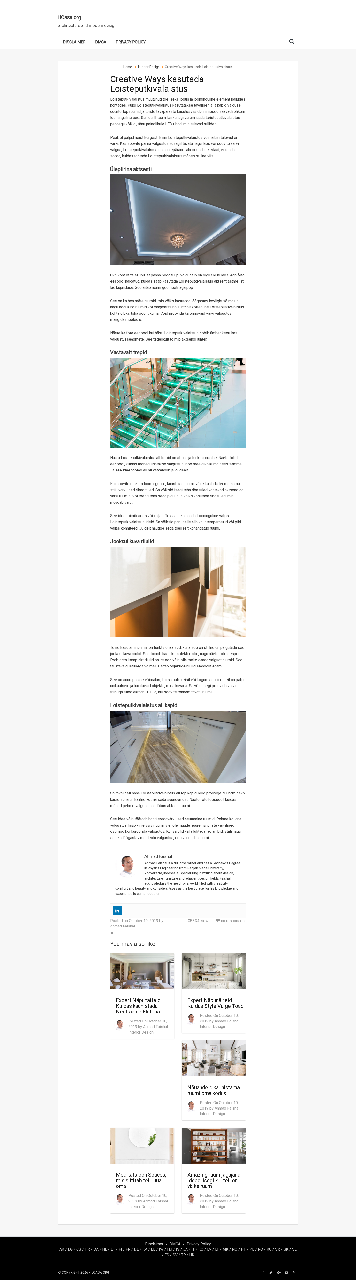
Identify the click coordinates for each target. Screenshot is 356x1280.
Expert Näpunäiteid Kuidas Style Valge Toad (215, 1003)
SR (277, 1249)
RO (260, 1249)
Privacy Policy (131, 42)
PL (251, 1249)
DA (96, 1249)
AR (61, 1249)
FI (120, 1249)
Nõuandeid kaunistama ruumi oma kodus (213, 1090)
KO (200, 1249)
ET (113, 1249)
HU (169, 1249)
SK (286, 1249)
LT (217, 1249)
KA (144, 1249)
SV (175, 1255)
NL (104, 1249)
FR (128, 1249)
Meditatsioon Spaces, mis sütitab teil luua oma (141, 1180)
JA (185, 1249)
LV (209, 1249)
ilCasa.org (69, 17)
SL (294, 1249)
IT (193, 1249)
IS (177, 1249)
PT (243, 1249)
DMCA (100, 42)
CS (78, 1249)
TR (183, 1255)
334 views (201, 921)
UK (191, 1255)
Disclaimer (74, 42)
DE (136, 1249)
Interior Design (141, 1032)
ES (166, 1255)
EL (153, 1249)
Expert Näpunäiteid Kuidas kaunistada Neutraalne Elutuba (138, 1006)
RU (269, 1249)
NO (234, 1249)
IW (161, 1249)
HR (87, 1249)
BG (70, 1249)
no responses (232, 921)
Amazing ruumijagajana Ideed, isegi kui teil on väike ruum (213, 1180)
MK (225, 1249)
